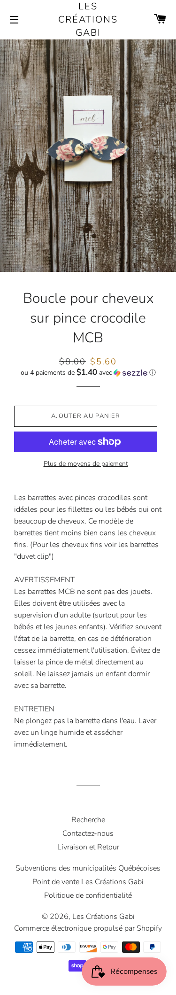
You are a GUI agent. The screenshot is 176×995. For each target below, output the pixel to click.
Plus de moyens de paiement (86, 463)
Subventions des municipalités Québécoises (88, 868)
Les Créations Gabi (88, 19)
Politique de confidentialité (88, 895)
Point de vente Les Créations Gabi (88, 882)
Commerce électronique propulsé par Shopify (88, 928)
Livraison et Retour (88, 847)
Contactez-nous (88, 833)
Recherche (88, 820)
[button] (88, 372)
